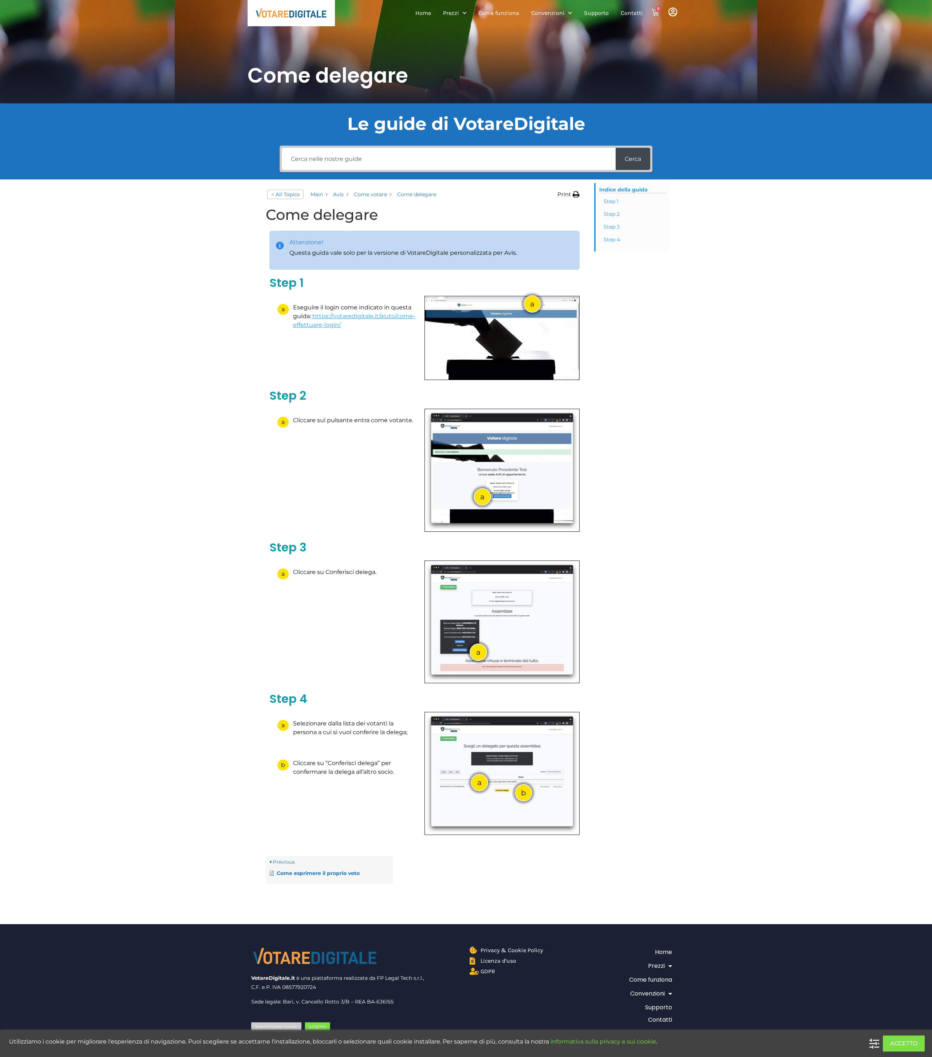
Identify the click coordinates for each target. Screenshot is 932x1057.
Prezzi (451, 12)
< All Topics (285, 194)
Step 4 (612, 239)
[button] (568, 194)
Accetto (317, 1027)
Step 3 (612, 226)
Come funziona (498, 12)
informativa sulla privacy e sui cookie (603, 1041)
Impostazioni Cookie (276, 1027)
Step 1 (611, 201)
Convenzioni (548, 12)
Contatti (632, 12)
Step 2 (612, 214)
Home (423, 12)
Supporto (596, 12)
